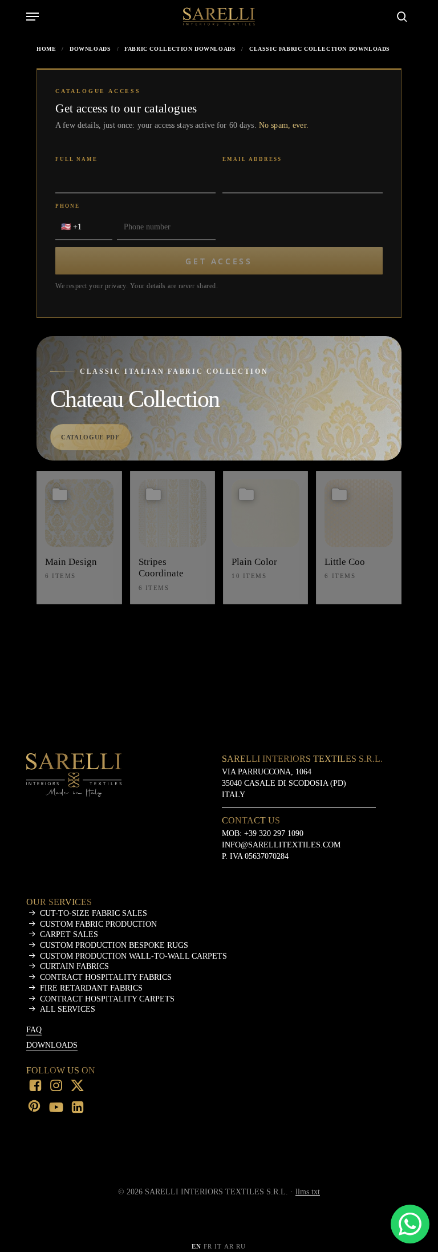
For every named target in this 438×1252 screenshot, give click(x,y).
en (196, 1246)
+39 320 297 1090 (273, 833)
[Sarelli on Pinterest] (35, 1107)
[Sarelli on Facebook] (35, 1086)
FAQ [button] (34, 1029)
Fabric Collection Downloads (180, 49)
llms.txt (307, 1192)
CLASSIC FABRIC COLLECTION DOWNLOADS (319, 49)
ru (241, 1246)
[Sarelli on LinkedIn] (77, 1108)
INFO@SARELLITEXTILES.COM (281, 844)
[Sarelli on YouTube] (56, 1108)
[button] (32, 16)
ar (229, 1246)
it (218, 1246)
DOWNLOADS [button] (52, 1045)
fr (208, 1246)
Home (46, 49)
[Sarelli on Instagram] (56, 1086)
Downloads (90, 49)
